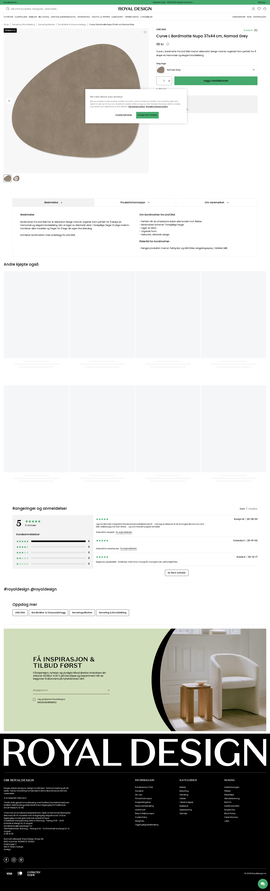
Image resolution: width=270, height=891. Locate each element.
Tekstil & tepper (186, 802)
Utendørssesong (232, 798)
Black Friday (230, 813)
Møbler (183, 787)
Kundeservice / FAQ (144, 787)
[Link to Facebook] (6, 859)
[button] (262, 2)
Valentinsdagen (231, 787)
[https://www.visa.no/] (9, 873)
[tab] (53, 202)
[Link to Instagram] (13, 859)
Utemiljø (183, 813)
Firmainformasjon (143, 798)
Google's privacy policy (157, 106)
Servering (184, 795)
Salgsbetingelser (143, 802)
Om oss (138, 795)
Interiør (183, 798)
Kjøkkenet (184, 806)
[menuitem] (8, 17)
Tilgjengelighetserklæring (146, 825)
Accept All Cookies (147, 115)
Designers (139, 821)
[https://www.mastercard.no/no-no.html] (19, 873)
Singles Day (229, 810)
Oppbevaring (186, 810)
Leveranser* (140, 810)
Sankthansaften (231, 806)
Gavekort (139, 791)
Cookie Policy (141, 817)
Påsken (227, 791)
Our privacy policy (136, 106)
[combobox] (262, 2)
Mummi (227, 802)
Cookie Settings (123, 115)
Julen (226, 821)
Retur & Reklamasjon (144, 813)
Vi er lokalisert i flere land (15, 798)
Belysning (184, 791)
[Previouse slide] (9, 101)
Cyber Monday (231, 817)
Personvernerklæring (144, 806)
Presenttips (229, 795)
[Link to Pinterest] (21, 859)
